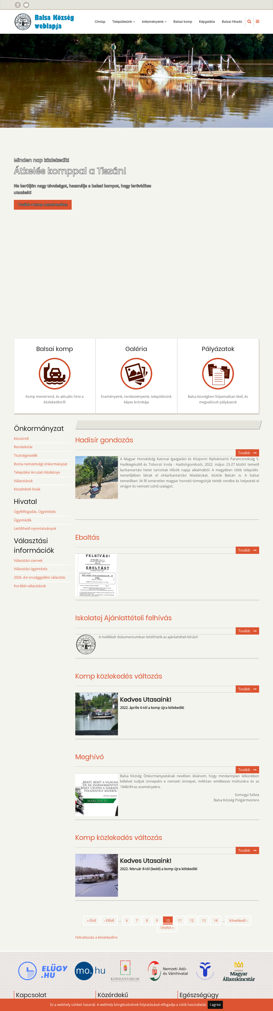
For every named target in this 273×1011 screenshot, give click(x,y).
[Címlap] (47, 21)
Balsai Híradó (232, 22)
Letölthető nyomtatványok (35, 528)
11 (181, 920)
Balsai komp (182, 22)
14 (217, 920)
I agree (215, 1004)
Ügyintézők (22, 520)
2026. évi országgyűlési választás (39, 577)
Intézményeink (153, 22)
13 (205, 920)
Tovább (248, 453)
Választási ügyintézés (31, 568)
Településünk (122, 22)
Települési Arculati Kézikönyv (37, 472)
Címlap (100, 22)
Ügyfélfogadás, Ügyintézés (35, 511)
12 (193, 920)
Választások (23, 480)
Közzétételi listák (27, 489)
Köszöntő (21, 438)
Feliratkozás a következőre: (96, 937)
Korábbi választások (30, 586)
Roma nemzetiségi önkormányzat (40, 464)
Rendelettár (23, 447)
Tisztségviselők (25, 455)
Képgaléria (207, 22)
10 (169, 921)
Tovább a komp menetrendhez (42, 204)
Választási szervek (28, 560)
